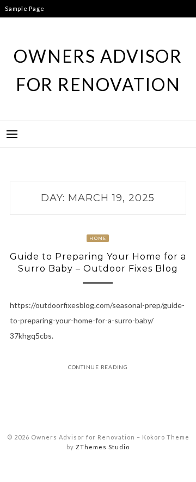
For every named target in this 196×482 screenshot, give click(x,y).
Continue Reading (98, 367)
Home (97, 238)
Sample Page (24, 8)
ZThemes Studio (103, 446)
